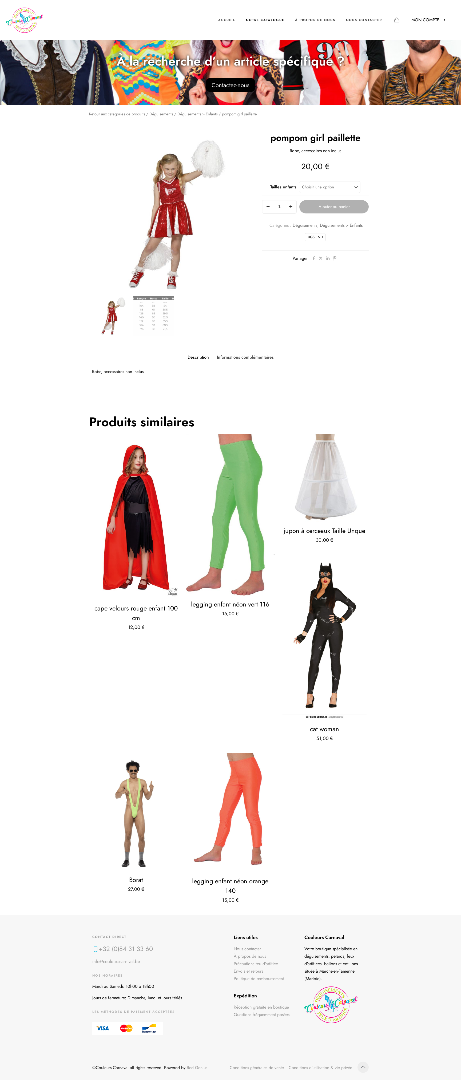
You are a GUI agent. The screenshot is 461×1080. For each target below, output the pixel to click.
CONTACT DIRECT (109, 937)
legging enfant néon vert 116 (230, 604)
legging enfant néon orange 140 (230, 885)
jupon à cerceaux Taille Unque (324, 530)
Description (198, 357)
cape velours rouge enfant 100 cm (136, 613)
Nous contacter (247, 949)
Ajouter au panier (334, 207)
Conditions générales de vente (257, 1068)
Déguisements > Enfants (197, 114)
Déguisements (161, 114)
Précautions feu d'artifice (256, 964)
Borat (136, 879)
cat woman (324, 729)
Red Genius (197, 1068)
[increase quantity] (290, 206)
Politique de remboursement (259, 979)
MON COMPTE (425, 20)
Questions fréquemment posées (261, 1015)
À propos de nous (250, 956)
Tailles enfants (283, 187)
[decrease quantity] (268, 206)
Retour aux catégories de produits (117, 114)
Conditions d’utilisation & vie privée (320, 1068)
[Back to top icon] (363, 1067)
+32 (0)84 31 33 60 (126, 948)
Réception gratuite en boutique (261, 1007)
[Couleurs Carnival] (24, 20)
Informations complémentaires (245, 357)
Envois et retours (248, 971)
